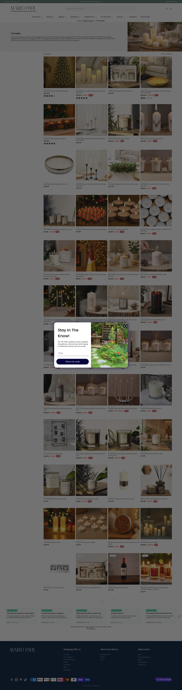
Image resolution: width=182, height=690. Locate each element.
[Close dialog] (124, 326)
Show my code (73, 361)
